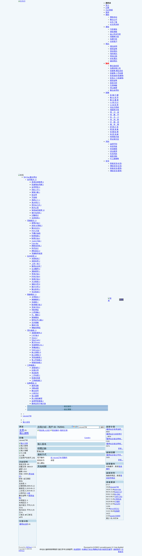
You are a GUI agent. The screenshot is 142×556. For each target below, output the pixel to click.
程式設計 (35, 248)
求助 (107, 141)
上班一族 (36, 264)
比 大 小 (114, 117)
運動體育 (36, 271)
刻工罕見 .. (118, 455)
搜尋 (107, 12)
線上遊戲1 (36, 352)
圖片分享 (36, 287)
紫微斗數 (36, 192)
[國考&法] (110, 429)
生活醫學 (36, 269)
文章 (21, 430)
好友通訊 (113, 58)
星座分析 (113, 83)
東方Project (36, 342)
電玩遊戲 (31, 330)
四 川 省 (114, 112)
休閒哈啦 (36, 258)
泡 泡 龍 (114, 119)
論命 (107, 63)
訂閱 (121, 299)
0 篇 (28, 493)
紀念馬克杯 (114, 24)
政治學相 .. (118, 439)
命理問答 (36, 187)
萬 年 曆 (114, 124)
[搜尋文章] (64, 430)
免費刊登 (113, 39)
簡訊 (107, 44)
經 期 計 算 (114, 127)
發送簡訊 (113, 51)
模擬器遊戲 (37, 362)
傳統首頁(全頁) (116, 166)
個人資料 (24, 433)
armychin (117, 489)
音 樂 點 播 (114, 132)
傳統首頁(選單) (116, 171)
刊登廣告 (113, 29)
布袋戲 (35, 302)
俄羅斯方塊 (114, 110)
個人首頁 (26, 422)
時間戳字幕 (114, 137)
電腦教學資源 (37, 253)
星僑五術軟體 (38, 182)
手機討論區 (36, 233)
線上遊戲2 (36, 355)
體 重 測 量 (114, 129)
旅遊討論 (36, 279)
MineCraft (36, 340)
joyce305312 (114, 509)
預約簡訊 (113, 54)
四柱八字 (36, 190)
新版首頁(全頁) (116, 163)
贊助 (107, 15)
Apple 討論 (36, 241)
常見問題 (113, 154)
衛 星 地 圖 (114, 134)
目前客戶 (113, 41)
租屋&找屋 (36, 378)
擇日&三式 (36, 205)
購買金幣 (113, 49)
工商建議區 (37, 380)
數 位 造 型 (114, 97)
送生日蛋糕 (114, 107)
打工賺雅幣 (114, 159)
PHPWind (29, 547)
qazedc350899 (115, 516)
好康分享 (35, 370)
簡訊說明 (113, 46)
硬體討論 (36, 223)
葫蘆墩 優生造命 (116, 71)
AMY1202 (118, 497)
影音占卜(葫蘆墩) (117, 78)
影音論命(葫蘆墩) (117, 76)
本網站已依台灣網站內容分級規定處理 (97, 549)
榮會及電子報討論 (39, 403)
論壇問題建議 (38, 401)
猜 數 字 (114, 115)
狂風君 (117, 511)
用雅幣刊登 (114, 37)
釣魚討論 (36, 276)
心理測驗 (36, 312)
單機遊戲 (36, 347)
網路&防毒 (36, 246)
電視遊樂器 (37, 357)
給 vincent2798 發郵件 (59, 458)
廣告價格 (113, 32)
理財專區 (35, 310)
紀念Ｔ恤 (113, 22)
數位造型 (35, 391)
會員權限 (113, 149)
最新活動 (113, 156)
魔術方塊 (35, 325)
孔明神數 (113, 85)
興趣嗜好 (31, 294)
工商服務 (31, 365)
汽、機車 (36, 315)
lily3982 (117, 494)
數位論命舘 (114, 66)
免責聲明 (77, 549)
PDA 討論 (35, 231)
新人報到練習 (37, 398)
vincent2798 (27, 416)
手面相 (34, 197)
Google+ (87, 438)
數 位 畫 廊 (114, 100)
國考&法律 (36, 266)
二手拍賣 (36, 375)
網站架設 (36, 251)
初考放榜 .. (118, 429)
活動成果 (35, 388)
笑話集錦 (36, 292)
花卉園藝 (35, 322)
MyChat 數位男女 (30, 177)
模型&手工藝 (37, 320)
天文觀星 (36, 282)
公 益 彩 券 (114, 105)
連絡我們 (116, 549)
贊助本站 (113, 17)
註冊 (107, 8)
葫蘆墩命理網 (38, 185)
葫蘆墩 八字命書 (116, 73)
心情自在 (117, 499)
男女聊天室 (114, 139)
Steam (34, 338)
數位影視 (36, 289)
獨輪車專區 (36, 328)
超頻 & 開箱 (37, 225)
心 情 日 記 (114, 102)
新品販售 (35, 373)
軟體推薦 (36, 236)
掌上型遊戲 (37, 360)
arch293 (117, 504)
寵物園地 (35, 317)
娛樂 (107, 93)
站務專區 (31, 383)
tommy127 (118, 492)
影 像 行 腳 (114, 95)
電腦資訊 (31, 220)
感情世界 (36, 261)
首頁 (107, 161)
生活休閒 (31, 256)
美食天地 (36, 307)
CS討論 (35, 335)
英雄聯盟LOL (37, 345)
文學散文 (36, 297)
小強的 (117, 501)
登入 (107, 5)
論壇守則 (113, 144)
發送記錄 (113, 56)
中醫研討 (35, 215)
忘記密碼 (109, 10)
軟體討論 (36, 238)
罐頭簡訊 (113, 61)
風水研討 (36, 202)
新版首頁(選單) (116, 168)
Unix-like (35, 243)
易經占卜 (36, 200)
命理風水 (31, 180)
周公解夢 (113, 88)
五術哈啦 (36, 218)
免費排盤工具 (115, 68)
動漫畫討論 (37, 305)
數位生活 (36, 228)
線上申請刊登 (115, 34)
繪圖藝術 (36, 299)
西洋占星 (35, 208)
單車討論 (36, 274)
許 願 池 (114, 122)
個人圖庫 (35, 396)
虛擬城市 (36, 368)
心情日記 (35, 393)
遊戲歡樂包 (37, 333)
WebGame (36, 350)
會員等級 (113, 146)
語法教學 (113, 151)
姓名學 (34, 195)
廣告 (107, 27)
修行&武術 (36, 213)
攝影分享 (36, 284)
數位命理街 (114, 90)
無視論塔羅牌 (38, 210)
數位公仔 (113, 19)
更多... (120, 448)
